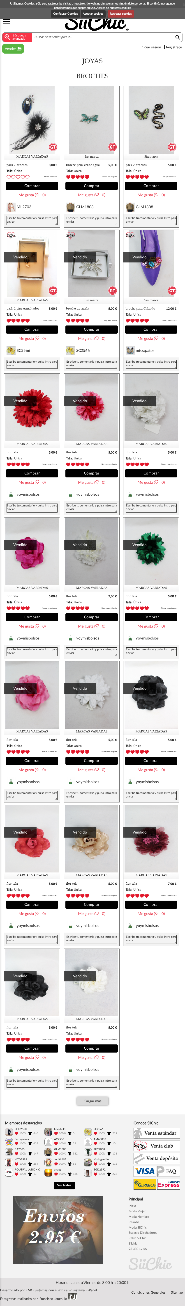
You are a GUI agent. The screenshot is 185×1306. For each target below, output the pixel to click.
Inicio (132, 1206)
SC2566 (23, 350)
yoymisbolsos (28, 494)
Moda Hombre (139, 1216)
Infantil (134, 1222)
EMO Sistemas (37, 1290)
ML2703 (24, 207)
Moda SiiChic (138, 1227)
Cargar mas (93, 1101)
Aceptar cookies (93, 13)
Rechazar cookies (121, 13)
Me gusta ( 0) (32, 195)
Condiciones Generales (148, 1292)
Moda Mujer (137, 1211)
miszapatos (145, 350)
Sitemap (177, 1292)
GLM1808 (85, 207)
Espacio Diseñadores (143, 1232)
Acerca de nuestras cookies (113, 8)
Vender (13, 49)
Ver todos (64, 1185)
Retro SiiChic (137, 1238)
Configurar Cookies (65, 13)
